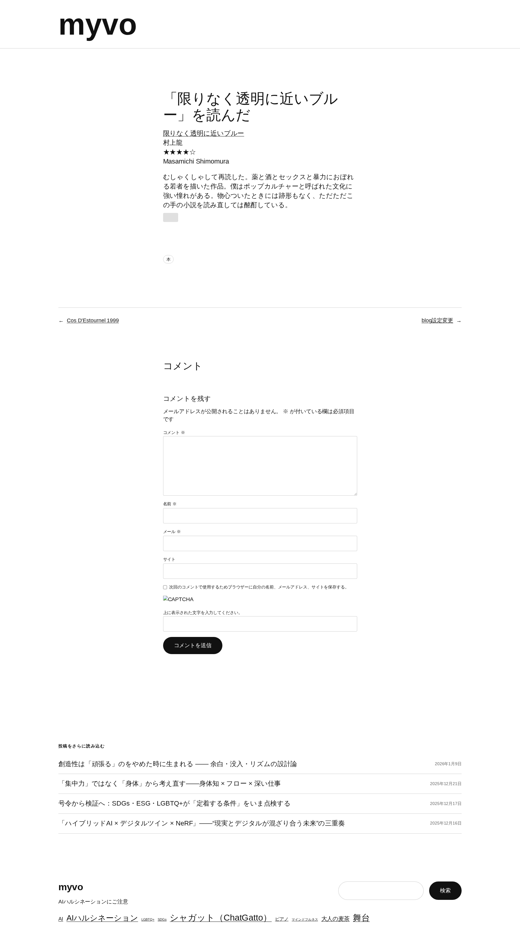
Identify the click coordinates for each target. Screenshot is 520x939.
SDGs (162, 919)
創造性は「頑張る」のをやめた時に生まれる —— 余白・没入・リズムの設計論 (177, 764)
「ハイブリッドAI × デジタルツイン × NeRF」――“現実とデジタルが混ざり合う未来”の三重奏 (201, 823)
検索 (445, 891)
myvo (97, 24)
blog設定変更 (437, 320)
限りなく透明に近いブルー (203, 133)
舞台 (361, 917)
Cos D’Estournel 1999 (93, 320)
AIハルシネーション (102, 917)
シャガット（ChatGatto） (220, 917)
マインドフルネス (305, 919)
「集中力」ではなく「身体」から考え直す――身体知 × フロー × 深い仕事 (169, 783)
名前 (170, 503)
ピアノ (282, 919)
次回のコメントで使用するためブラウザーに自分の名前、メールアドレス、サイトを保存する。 (259, 587)
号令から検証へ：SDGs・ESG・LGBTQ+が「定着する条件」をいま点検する (174, 803)
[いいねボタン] (170, 217)
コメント (174, 432)
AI (60, 919)
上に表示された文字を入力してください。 (203, 612)
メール (172, 531)
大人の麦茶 (335, 918)
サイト (169, 559)
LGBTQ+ (147, 919)
